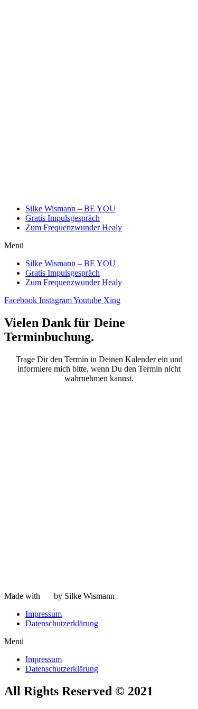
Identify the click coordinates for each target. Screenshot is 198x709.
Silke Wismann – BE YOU (70, 208)
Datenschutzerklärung (61, 623)
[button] (99, 245)
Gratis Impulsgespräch (62, 217)
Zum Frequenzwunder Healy (73, 227)
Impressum (43, 613)
